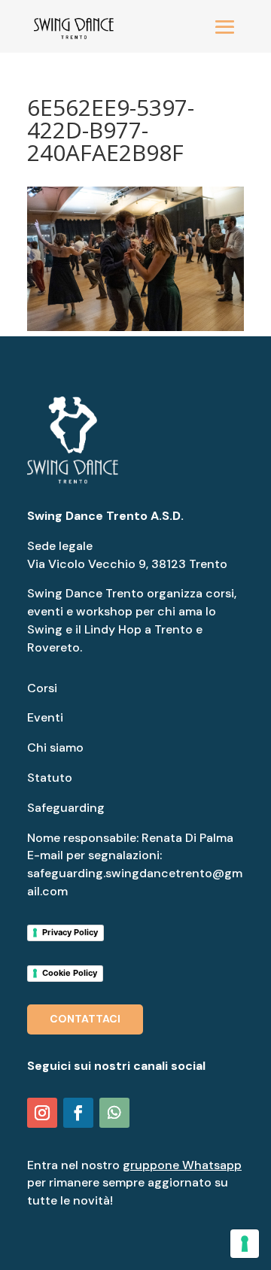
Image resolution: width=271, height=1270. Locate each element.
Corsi (42, 688)
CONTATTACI (85, 1018)
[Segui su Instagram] (42, 1113)
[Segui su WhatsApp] (114, 1113)
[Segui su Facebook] (78, 1113)
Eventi (45, 717)
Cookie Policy (69, 973)
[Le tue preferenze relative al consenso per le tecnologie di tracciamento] (244, 1243)
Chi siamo (55, 747)
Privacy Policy (70, 932)
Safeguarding (66, 808)
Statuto (49, 777)
